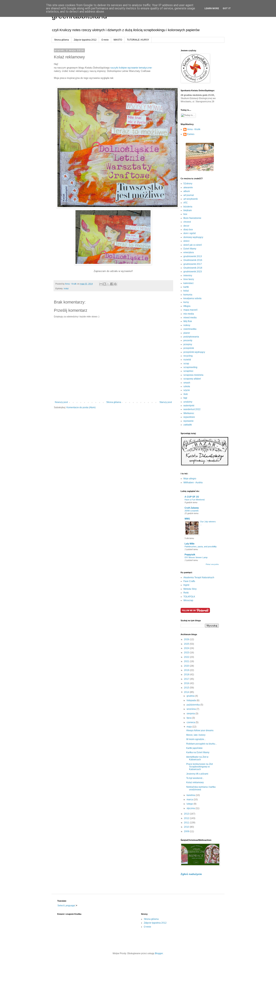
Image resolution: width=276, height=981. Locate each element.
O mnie (105, 39)
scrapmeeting (190, 367)
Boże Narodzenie (192, 218)
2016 (187, 683)
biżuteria (187, 206)
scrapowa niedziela (193, 375)
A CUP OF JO (192, 496)
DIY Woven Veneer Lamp (196, 557)
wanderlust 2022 (192, 409)
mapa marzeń (190, 310)
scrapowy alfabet (192, 378)
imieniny (187, 275)
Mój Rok (187, 321)
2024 (187, 648)
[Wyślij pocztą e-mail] (101, 284)
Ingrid (186, 585)
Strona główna (61, 39)
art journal (188, 195)
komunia (187, 294)
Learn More (211, 8)
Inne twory (188, 279)
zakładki (187, 424)
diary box (188, 229)
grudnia (191, 696)
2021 (187, 661)
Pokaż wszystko (212, 564)
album (186, 191)
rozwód (187, 359)
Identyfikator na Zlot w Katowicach (197, 758)
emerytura (188, 252)
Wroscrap (188, 600)
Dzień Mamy (189, 248)
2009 (187, 831)
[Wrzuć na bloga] (104, 284)
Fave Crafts (189, 581)
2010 (187, 827)
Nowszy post (61, 402)
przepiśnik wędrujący (194, 352)
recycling (188, 356)
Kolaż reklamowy (195, 782)
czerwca (191, 722)
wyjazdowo (189, 417)
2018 (187, 674)
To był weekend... (195, 778)
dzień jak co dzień (192, 245)
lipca (189, 718)
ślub (185, 394)
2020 (187, 666)
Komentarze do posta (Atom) (81, 407)
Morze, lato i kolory (195, 735)
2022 (187, 657)
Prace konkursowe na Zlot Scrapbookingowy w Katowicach (199, 767)
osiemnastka (189, 329)
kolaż (66, 288)
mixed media (190, 317)
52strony (187, 183)
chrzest (187, 222)
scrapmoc (188, 371)
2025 (187, 644)
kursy (186, 302)
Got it (227, 8)
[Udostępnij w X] (108, 284)
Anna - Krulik (193, 129)
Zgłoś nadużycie (191, 874)
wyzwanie (188, 421)
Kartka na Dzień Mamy (197, 752)
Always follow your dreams (199, 730)
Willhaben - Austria (193, 482)
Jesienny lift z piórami (197, 773)
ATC (185, 202)
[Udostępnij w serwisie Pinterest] (115, 284)
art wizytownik (190, 199)
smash (186, 382)
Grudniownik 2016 (192, 260)
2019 (187, 670)
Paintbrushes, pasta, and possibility (201, 546)
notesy (186, 325)
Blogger (159, 953)
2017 (187, 679)
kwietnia (191, 795)
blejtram (187, 210)
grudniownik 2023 (192, 271)
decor (186, 225)
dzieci (186, 241)
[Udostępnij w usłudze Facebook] (112, 284)
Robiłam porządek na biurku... (201, 743)
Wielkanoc (188, 413)
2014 (187, 692)
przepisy (187, 344)
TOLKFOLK (189, 596)
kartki (186, 287)
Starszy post (165, 402)
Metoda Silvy (190, 589)
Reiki (186, 592)
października (193, 704)
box (185, 214)
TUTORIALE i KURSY (138, 39)
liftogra (186, 306)
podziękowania (191, 336)
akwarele (188, 187)
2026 (187, 639)
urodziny (187, 402)
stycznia (191, 808)
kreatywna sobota (192, 298)
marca (190, 799)
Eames (190, 134)
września (191, 709)
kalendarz (188, 283)
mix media (188, 313)
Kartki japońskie (194, 748)
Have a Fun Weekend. (195, 499)
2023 (187, 652)
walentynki (188, 405)
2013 (187, 813)
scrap (186, 363)
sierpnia (191, 713)
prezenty (187, 340)
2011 (187, 822)
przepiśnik (188, 348)
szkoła (186, 386)
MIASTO (118, 39)
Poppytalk (190, 554)
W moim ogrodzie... (196, 739)
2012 (187, 818)
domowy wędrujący (193, 237)
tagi (185, 398)
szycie (186, 390)
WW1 (187, 518)
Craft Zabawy (192, 508)
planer (186, 333)
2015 (187, 687)
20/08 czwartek (192, 511)
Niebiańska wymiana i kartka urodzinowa (201, 788)
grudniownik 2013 (192, 256)
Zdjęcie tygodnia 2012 (85, 39)
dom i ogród (189, 233)
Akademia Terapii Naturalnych (198, 577)
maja (189, 726)
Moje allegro (189, 478)
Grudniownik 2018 (192, 268)
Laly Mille (190, 543)
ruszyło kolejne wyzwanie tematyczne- (131, 67)
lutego (190, 804)
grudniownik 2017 (192, 264)
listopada (192, 700)
